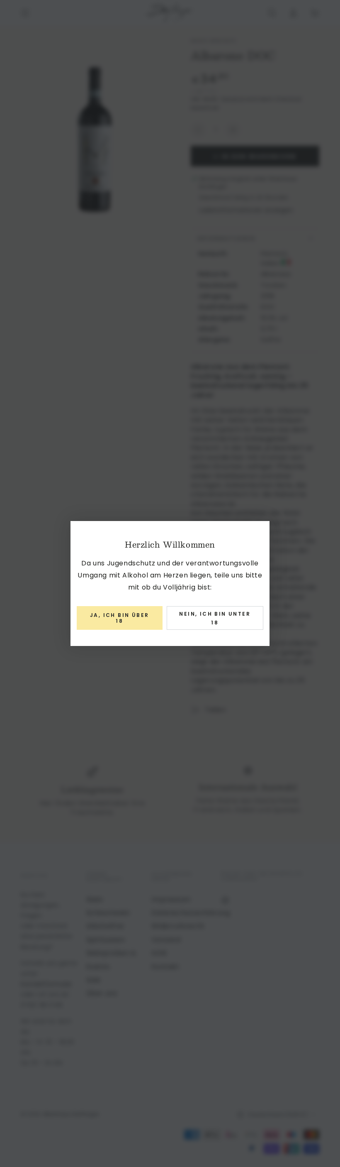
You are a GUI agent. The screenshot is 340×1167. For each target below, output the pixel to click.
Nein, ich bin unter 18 (214, 618)
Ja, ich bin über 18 (119, 618)
